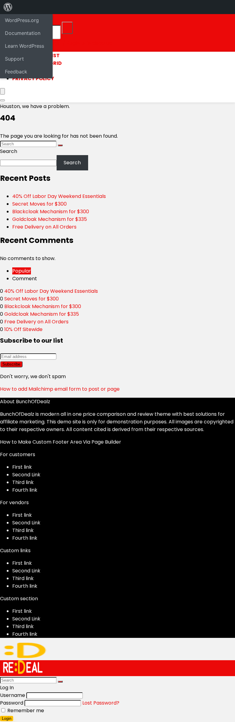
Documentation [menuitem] (22, 33)
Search (8, 151)
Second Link (26, 474)
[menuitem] (8, 7)
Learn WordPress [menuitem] (24, 46)
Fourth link (24, 489)
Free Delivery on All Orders (44, 226)
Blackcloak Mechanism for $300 (50, 211)
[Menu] (2, 91)
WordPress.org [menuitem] (22, 20)
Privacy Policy (33, 78)
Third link (23, 482)
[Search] (67, 28)
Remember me (25, 710)
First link (22, 467)
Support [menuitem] (14, 59)
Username (12, 695)
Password (11, 702)
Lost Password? (100, 702)
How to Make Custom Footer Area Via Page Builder (60, 441)
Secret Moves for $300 (39, 203)
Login (6, 718)
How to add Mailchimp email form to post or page (60, 389)
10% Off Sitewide (23, 329)
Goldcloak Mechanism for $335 (49, 219)
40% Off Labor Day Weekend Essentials (59, 196)
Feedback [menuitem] (16, 72)
